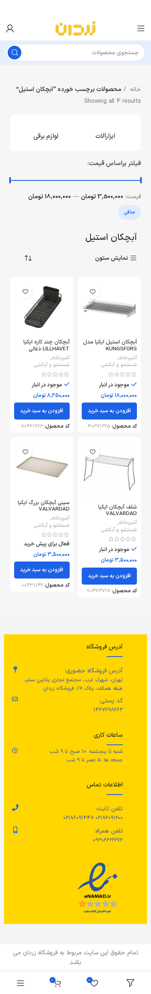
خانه (134, 89)
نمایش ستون (111, 258)
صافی (129, 212)
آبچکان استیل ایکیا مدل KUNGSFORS (110, 345)
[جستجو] (14, 52)
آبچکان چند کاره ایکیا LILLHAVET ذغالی (46, 345)
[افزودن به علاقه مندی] (93, 292)
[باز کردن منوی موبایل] (141, 28)
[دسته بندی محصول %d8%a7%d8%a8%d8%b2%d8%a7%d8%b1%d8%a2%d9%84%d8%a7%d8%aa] (105, 133)
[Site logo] (75, 28)
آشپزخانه (128, 358)
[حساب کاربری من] (10, 28)
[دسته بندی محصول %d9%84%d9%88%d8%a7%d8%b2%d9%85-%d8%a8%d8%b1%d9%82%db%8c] (46, 133)
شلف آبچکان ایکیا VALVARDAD (117, 510)
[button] (109, 411)
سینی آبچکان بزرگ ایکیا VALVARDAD (44, 505)
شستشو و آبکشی (119, 365)
